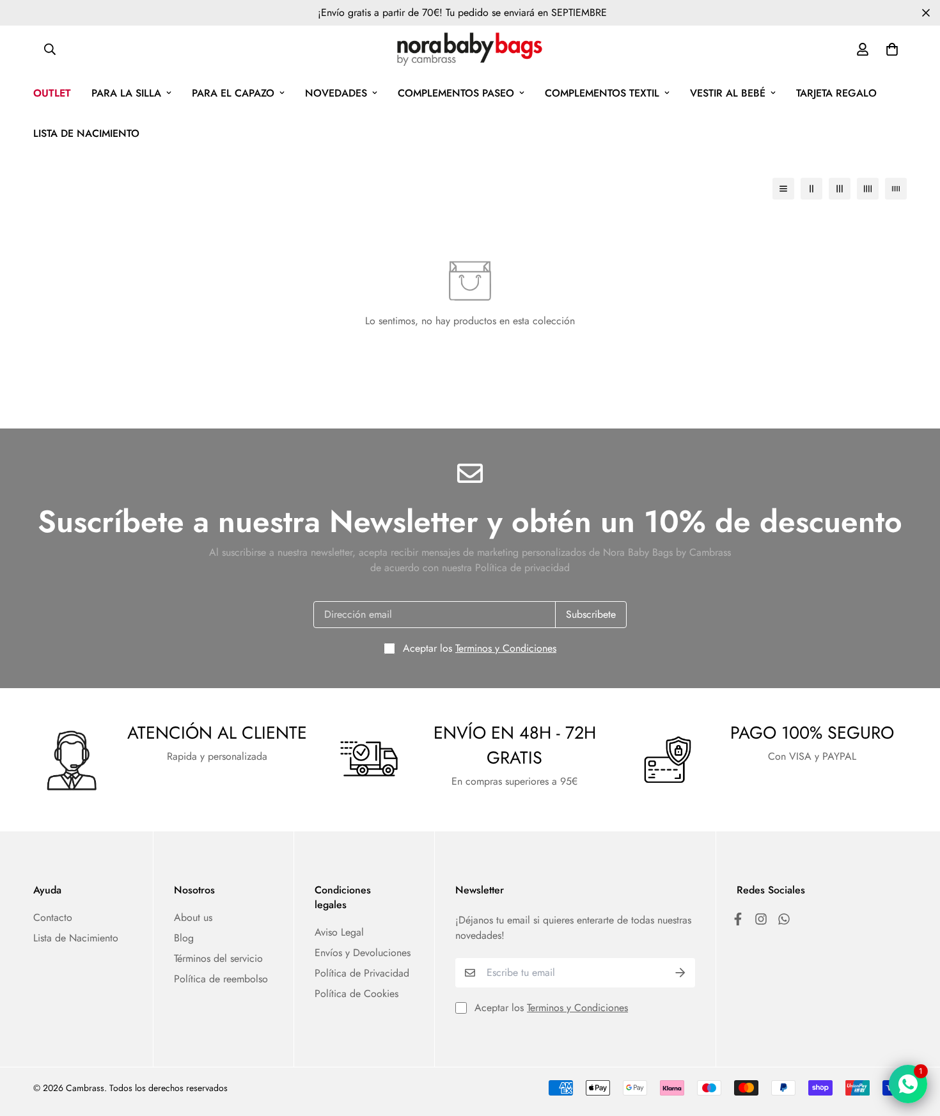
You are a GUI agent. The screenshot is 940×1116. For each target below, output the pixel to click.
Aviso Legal (339, 932)
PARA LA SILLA (126, 93)
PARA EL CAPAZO (233, 93)
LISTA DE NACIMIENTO (86, 133)
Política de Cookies (356, 993)
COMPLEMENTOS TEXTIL (602, 93)
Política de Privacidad (362, 973)
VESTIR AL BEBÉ (727, 93)
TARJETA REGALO (836, 93)
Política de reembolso (221, 978)
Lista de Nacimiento (75, 938)
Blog (184, 938)
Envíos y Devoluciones (363, 952)
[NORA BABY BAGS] (470, 49)
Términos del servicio (218, 958)
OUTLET (52, 93)
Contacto (52, 917)
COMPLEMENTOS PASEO (456, 93)
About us (193, 917)
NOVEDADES (336, 93)
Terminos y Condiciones (505, 648)
